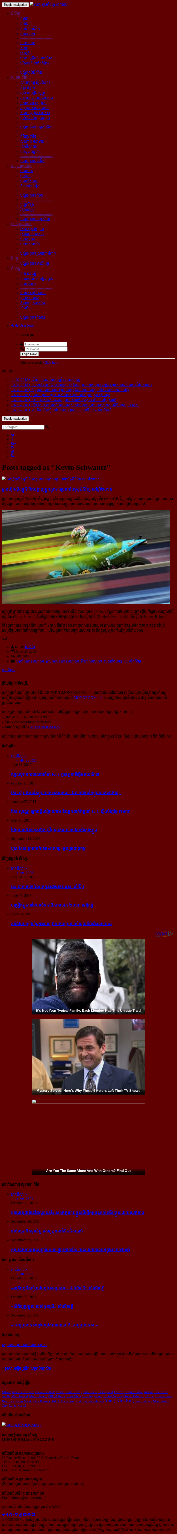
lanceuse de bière (23, 1392)
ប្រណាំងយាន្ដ (113, 661)
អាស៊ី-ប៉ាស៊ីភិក (30, 29)
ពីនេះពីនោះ (28, 284)
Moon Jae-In (38, 1396)
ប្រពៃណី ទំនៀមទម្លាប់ (35, 118)
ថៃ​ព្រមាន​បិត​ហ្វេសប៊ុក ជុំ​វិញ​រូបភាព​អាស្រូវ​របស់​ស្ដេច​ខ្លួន (54, 829)
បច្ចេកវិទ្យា (27, 204)
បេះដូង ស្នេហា (30, 152)
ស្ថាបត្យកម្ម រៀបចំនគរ (35, 82)
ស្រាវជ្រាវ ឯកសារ (32, 234)
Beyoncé (8, 1401)
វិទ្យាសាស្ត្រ (27, 210)
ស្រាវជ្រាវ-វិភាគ (21, 224)
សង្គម (24, 48)
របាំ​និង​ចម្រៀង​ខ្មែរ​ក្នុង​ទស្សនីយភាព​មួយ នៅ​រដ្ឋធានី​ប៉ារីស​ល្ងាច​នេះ (61, 923)
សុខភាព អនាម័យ (32, 141)
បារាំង (24, 24)
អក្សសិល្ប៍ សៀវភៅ (33, 103)
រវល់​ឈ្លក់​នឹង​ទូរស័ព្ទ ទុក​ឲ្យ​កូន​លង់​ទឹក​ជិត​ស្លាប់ (47, 1231)
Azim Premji (73, 1392)
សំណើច (26, 308)
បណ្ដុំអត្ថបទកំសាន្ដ (32, 317)
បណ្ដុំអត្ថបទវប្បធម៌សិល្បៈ (37, 127)
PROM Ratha (56, 1396)
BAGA (55, 1401)
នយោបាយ (27, 43)
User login (26, 325)
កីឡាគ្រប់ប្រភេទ (91, 661)
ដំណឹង (15, 13)
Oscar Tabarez (133, 1396)
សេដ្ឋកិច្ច (26, 53)
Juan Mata (73, 1396)
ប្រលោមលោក (29, 298)
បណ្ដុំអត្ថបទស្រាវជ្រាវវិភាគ (38, 253)
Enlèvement (163, 1396)
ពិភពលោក (27, 34)
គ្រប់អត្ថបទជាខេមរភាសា (62, 661)
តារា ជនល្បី (28, 274)
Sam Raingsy (143, 1401)
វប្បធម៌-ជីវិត (19, 77)
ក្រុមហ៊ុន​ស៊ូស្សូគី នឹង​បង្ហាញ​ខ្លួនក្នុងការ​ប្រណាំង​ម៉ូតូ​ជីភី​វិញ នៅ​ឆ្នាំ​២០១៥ (57, 489)
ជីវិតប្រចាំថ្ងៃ (28, 136)
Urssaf (60, 1392)
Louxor (119, 1392)
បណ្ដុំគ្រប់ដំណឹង (31, 72)
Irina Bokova (41, 1401)
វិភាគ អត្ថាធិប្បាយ (32, 229)
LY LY (149, 1396)
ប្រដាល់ (25, 176)
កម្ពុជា (24, 18)
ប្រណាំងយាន (29, 181)
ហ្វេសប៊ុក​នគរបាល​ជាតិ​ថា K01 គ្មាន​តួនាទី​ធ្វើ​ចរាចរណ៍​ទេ (55, 774)
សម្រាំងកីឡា (132, 661)
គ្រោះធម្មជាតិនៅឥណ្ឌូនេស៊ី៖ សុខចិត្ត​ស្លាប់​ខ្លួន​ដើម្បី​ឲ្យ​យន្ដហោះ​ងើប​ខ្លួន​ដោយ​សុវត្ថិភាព (77, 1212)
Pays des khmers (93, 1401)
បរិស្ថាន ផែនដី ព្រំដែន (35, 63)
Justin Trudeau (133, 1392)
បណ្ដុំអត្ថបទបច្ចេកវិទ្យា (35, 219)
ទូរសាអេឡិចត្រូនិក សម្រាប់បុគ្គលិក (28, 1368)
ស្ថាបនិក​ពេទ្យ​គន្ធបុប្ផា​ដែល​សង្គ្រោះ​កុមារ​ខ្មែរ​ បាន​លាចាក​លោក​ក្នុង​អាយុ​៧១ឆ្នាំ (70, 1249)
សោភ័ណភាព (29, 146)
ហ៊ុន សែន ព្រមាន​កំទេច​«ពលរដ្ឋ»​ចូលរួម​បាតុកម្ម (48, 848)
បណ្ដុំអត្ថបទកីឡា (31, 195)
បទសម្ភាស (27, 239)
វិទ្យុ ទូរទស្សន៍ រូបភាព (34, 108)
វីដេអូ (14, 258)
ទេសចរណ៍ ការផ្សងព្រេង (36, 279)
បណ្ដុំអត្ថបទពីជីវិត (32, 161)
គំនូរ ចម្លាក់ (27, 88)
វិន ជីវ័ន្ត (30, 647)
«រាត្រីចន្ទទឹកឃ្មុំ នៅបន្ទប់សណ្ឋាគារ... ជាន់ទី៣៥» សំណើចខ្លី (58, 1287)
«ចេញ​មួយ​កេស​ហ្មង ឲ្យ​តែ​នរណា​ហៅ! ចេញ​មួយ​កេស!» (54, 1324)
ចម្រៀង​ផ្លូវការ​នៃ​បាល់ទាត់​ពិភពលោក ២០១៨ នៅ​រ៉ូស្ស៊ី (52, 905)
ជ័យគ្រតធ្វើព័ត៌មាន (33, 293)
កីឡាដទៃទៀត (29, 186)
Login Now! (29, 354)
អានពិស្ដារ (8, 670)
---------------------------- (36, 38)
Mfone (6, 1392)
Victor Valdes (112, 1396)
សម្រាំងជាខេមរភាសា (29, 661)
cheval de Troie (45, 1392)
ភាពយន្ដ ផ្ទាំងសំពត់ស (35, 113)
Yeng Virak (23, 1401)
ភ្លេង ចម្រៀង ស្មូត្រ (32, 93)
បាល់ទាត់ (26, 171)
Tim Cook (90, 1392)
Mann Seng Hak (71, 1401)
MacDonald (19, 1396)
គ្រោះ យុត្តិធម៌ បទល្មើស (36, 58)
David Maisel (17, 1405)
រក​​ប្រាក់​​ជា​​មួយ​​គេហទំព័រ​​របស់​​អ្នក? (24, 1345)
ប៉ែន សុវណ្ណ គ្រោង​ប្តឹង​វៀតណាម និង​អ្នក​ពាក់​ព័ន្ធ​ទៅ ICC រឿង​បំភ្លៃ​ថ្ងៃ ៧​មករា (71, 811)
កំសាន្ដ (15, 268)
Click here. (51, 362)
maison (148, 1392)
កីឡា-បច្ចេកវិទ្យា (21, 166)
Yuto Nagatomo (92, 1396)
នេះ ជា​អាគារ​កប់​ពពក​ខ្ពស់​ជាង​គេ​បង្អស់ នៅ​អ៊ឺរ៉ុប (47, 886)
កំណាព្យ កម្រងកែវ (32, 303)
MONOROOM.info (88, 698)
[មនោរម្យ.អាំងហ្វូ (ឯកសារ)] (49, 4)
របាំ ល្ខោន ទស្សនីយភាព (36, 98)
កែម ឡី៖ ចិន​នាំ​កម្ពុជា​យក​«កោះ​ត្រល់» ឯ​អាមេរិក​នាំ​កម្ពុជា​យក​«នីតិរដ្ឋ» (66, 792)
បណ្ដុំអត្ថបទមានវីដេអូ (34, 263)
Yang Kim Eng (119, 1400)
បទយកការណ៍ (30, 244)
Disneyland (105, 1392)
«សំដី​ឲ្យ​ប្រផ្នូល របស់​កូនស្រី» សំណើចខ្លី (42, 1306)
